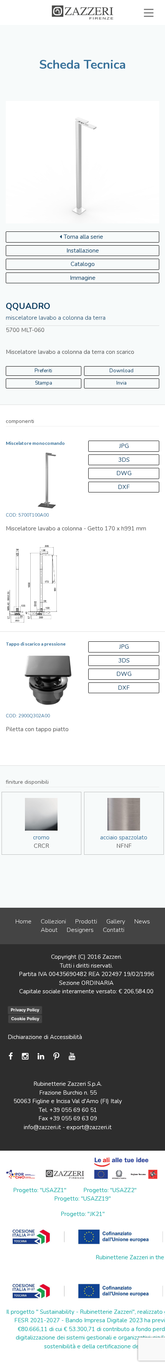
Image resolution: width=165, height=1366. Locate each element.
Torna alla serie (83, 237)
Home (23, 921)
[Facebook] (12, 1056)
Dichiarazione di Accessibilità (45, 1037)
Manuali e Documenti (51, 39)
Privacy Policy (25, 1010)
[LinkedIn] (41, 1056)
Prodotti (86, 921)
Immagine (83, 278)
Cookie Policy (25, 1018)
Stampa (43, 383)
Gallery (115, 921)
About (49, 930)
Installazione (82, 250)
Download (121, 370)
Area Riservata (122, 39)
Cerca (131, 48)
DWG (124, 473)
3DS (124, 460)
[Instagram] (25, 1056)
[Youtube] (72, 1056)
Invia (121, 383)
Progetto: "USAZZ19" (82, 1198)
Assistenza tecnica (118, 30)
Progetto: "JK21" (83, 1214)
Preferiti (83, 48)
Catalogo (83, 264)
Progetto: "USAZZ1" (39, 1190)
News (142, 921)
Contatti (113, 930)
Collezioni (53, 921)
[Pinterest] (56, 1056)
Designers (80, 930)
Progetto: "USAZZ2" (110, 1190)
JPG (124, 446)
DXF (124, 487)
